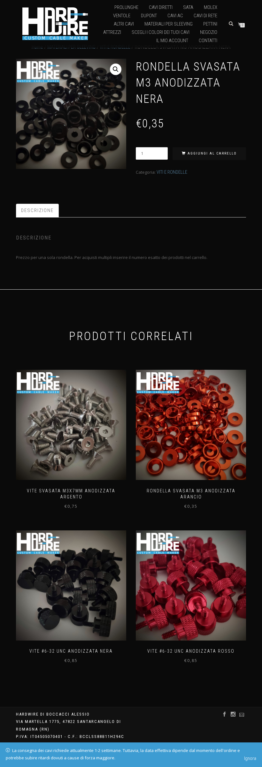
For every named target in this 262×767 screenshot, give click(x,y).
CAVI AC (175, 16)
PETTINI (210, 24)
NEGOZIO (208, 32)
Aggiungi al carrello (212, 153)
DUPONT (149, 16)
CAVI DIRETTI (161, 7)
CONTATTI (208, 40)
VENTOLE (121, 16)
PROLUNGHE (126, 7)
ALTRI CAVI (124, 24)
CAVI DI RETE (205, 16)
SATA (188, 7)
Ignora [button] (250, 758)
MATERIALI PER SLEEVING (168, 24)
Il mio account (172, 40)
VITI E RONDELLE (172, 172)
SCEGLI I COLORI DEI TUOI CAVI (160, 32)
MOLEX (210, 7)
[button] (115, 69)
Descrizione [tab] (37, 210)
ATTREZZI (112, 32)
